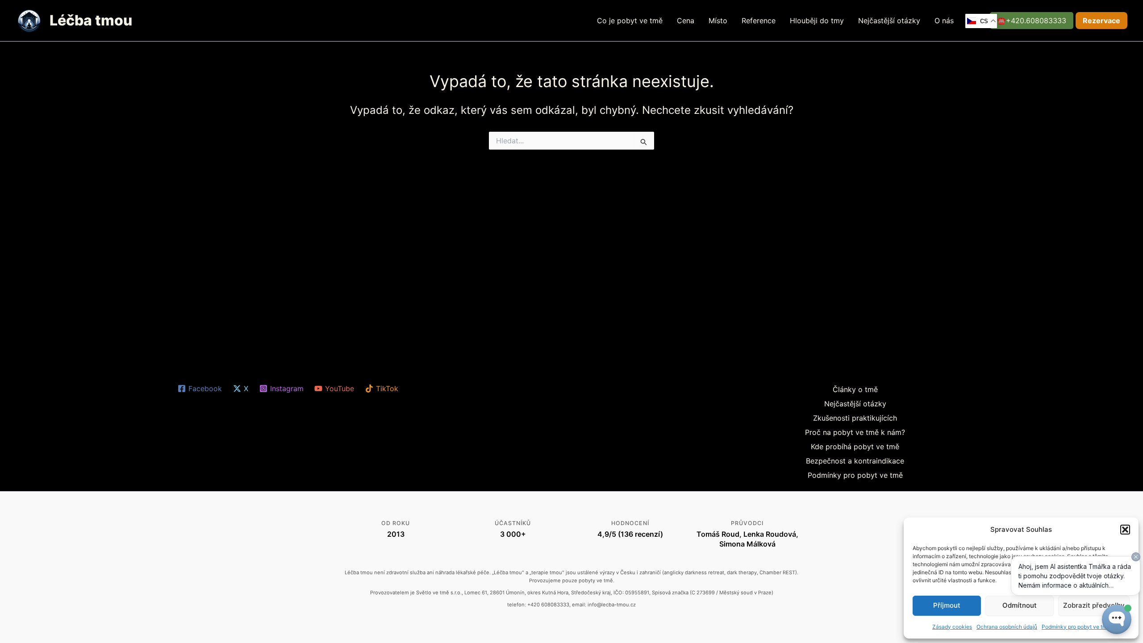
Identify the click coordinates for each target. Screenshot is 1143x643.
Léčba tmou (91, 20)
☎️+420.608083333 (1031, 20)
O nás (944, 20)
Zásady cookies (952, 626)
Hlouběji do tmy (817, 20)
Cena (685, 20)
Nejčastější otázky (889, 20)
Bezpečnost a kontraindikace (855, 460)
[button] (1125, 529)
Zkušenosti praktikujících (855, 417)
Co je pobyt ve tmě (630, 20)
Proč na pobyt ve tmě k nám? (855, 432)
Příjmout (946, 605)
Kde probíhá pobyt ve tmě (855, 446)
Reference (759, 20)
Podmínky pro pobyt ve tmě (855, 475)
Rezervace (1101, 20)
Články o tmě (855, 389)
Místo (718, 20)
